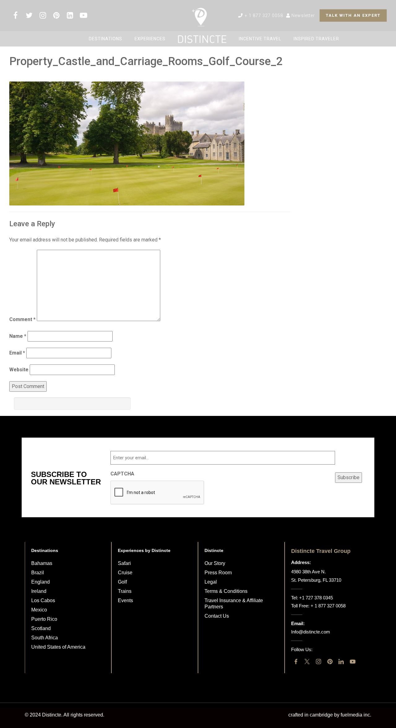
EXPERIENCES (150, 38)
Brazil (37, 572)
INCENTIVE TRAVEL (260, 38)
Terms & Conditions (226, 591)
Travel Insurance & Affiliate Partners (233, 603)
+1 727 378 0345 (316, 597)
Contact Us (216, 616)
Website (18, 370)
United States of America (58, 647)
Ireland (38, 591)
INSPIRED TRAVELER (316, 38)
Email (17, 353)
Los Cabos (43, 600)
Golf (122, 582)
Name (17, 336)
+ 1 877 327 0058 (263, 15)
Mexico (39, 609)
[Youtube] (352, 661)
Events (125, 600)
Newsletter (302, 15)
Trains (124, 591)
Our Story (214, 563)
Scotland (41, 628)
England (40, 582)
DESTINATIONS (105, 38)
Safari (124, 563)
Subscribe (348, 477)
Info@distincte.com (310, 631)
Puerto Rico (44, 619)
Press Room (218, 572)
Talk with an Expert (353, 15)
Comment (22, 319)
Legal (210, 582)
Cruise (125, 572)
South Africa (44, 637)
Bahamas (41, 563)
